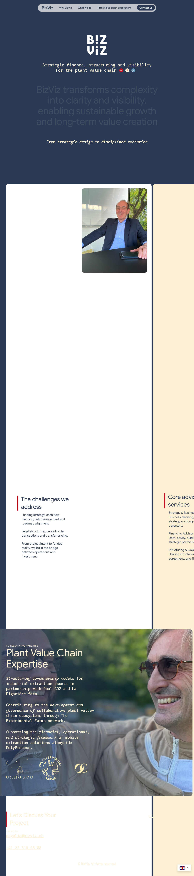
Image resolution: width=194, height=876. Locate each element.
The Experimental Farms (37, 718)
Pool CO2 (52, 688)
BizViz (47, 8)
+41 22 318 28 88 (23, 847)
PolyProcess (18, 747)
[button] (158, 816)
